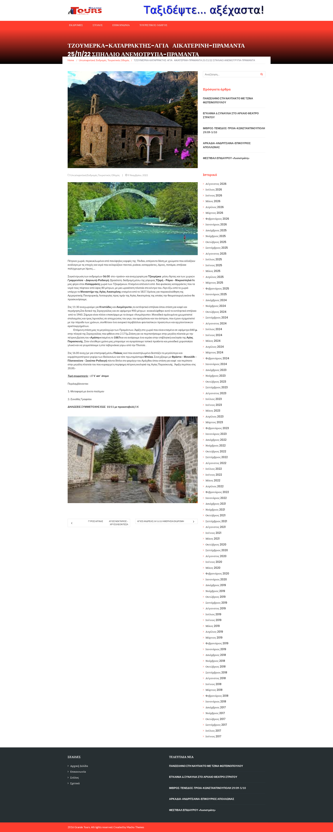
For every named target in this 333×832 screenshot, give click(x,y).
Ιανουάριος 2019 (216, 649)
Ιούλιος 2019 (213, 614)
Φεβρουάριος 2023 (217, 428)
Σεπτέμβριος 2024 (217, 317)
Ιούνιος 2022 (214, 475)
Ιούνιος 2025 (214, 265)
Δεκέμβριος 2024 (216, 300)
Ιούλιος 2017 (213, 730)
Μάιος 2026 (213, 201)
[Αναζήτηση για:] (234, 74)
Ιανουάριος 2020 (216, 579)
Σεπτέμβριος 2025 (217, 248)
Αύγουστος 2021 (216, 527)
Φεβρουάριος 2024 (217, 358)
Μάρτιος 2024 (214, 352)
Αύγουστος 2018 (216, 678)
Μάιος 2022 (213, 480)
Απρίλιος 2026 (215, 207)
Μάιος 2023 (213, 410)
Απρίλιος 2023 (215, 416)
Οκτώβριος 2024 (216, 312)
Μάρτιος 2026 (214, 213)
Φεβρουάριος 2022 (217, 492)
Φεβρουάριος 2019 (217, 643)
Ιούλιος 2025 (214, 259)
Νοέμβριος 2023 (216, 376)
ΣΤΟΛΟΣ (98, 25)
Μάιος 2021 (213, 538)
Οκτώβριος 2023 (216, 381)
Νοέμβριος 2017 (215, 713)
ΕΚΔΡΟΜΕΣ (76, 25)
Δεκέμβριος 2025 (216, 230)
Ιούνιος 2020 (214, 562)
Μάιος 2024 (213, 341)
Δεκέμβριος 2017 (216, 707)
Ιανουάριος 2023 (216, 434)
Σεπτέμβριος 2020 (217, 550)
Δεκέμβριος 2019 (216, 585)
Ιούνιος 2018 (213, 684)
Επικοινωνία (78, 771)
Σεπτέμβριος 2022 (217, 457)
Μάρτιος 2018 (214, 690)
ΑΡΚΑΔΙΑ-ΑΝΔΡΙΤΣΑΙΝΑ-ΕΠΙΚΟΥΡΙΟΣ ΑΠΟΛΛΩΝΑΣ (201, 798)
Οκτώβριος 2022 (216, 451)
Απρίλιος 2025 (215, 277)
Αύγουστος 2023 (216, 393)
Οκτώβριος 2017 (215, 719)
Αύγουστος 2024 (216, 323)
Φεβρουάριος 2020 (217, 573)
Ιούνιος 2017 (213, 736)
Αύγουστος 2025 (216, 253)
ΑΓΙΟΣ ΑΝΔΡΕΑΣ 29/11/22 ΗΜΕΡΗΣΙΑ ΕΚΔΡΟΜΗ (160, 521)
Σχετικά (75, 783)
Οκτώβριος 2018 (216, 666)
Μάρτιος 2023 (214, 422)
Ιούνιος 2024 (214, 335)
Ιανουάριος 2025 (216, 294)
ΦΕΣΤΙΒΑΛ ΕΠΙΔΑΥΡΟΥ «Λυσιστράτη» (226, 158)
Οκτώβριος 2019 (216, 597)
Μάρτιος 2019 (214, 637)
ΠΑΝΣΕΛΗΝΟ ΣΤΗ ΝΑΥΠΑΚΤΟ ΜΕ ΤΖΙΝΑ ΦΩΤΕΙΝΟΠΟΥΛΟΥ (206, 765)
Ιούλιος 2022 (214, 469)
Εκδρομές (92, 175)
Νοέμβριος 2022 (216, 445)
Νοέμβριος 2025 (216, 236)
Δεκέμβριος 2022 (216, 440)
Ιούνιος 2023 (214, 405)
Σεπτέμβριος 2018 (216, 672)
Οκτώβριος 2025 (216, 242)
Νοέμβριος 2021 (215, 509)
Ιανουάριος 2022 (216, 498)
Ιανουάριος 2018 (216, 701)
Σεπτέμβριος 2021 (216, 521)
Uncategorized (78, 175)
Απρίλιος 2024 (215, 347)
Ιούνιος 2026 (214, 195)
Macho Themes (135, 827)
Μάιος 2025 (213, 271)
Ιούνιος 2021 (213, 533)
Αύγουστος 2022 (216, 463)
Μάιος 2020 (213, 568)
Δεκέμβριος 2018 (216, 655)
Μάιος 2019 (213, 626)
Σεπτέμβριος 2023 (217, 387)
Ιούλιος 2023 (214, 399)
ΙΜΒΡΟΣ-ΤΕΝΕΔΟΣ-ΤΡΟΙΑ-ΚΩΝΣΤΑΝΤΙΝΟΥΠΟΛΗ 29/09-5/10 (207, 787)
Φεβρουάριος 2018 (217, 696)
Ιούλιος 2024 (214, 329)
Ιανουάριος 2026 (216, 224)
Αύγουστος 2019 (216, 608)
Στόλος (74, 777)
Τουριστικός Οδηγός (109, 175)
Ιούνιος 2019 (213, 620)
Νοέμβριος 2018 (215, 661)
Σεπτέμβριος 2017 (216, 725)
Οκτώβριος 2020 (216, 544)
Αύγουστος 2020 (216, 556)
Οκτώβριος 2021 (215, 515)
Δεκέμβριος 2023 (216, 370)
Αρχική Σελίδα (79, 766)
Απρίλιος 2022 (215, 486)
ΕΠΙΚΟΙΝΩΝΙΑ (121, 25)
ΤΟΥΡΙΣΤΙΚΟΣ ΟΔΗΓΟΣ (153, 25)
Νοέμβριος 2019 (215, 591)
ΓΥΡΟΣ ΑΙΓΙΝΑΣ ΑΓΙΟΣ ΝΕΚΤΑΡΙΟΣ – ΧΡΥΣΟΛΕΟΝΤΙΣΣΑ (108, 523)
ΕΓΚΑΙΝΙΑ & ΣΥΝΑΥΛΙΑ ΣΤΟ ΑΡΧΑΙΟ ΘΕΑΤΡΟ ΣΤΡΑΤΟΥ (203, 776)
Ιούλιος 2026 (214, 189)
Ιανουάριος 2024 (216, 364)
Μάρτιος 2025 (214, 282)
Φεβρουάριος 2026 (217, 219)
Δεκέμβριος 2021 (216, 504)
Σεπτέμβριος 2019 (216, 603)
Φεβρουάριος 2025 (217, 288)
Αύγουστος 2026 (216, 184)
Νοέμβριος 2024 (216, 306)
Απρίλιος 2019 (214, 632)
